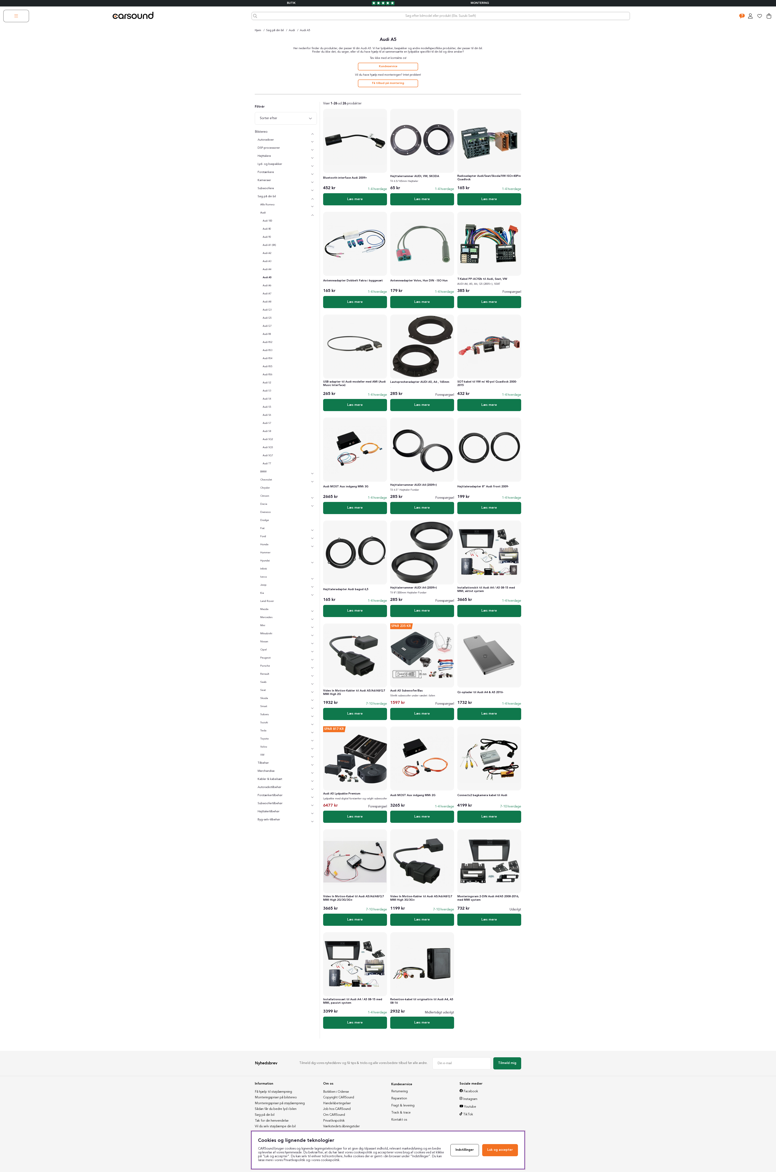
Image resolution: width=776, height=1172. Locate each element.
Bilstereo (261, 132)
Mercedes (266, 617)
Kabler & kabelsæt (270, 779)
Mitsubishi (266, 633)
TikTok (468, 1114)
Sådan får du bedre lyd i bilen (275, 1109)
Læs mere (355, 199)
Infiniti (263, 568)
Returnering (399, 1091)
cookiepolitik (330, 1160)
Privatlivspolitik (334, 1120)
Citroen (264, 496)
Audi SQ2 (268, 439)
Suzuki (264, 722)
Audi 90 (267, 237)
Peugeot (265, 658)
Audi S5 (267, 407)
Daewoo (265, 512)
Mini (262, 625)
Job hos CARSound (337, 1109)
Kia (262, 593)
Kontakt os (399, 1119)
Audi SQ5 (268, 447)
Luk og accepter (500, 1150)
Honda (264, 544)
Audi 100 (267, 221)
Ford (263, 536)
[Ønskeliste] (759, 16)
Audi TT (267, 463)
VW (262, 755)
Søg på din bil (275, 30)
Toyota (264, 738)
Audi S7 (267, 423)
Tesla (263, 730)
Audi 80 (267, 229)
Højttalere (264, 156)
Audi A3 (267, 261)
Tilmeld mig (507, 1063)
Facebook (471, 1091)
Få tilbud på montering (388, 83)
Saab (263, 682)
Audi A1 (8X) (269, 245)
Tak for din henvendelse (272, 1120)
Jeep (263, 585)
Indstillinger (464, 1150)
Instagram (470, 1099)
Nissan (264, 641)
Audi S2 (267, 383)
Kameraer (264, 180)
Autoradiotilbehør (269, 787)
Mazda (264, 609)
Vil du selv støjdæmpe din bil (275, 1126)
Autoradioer (266, 139)
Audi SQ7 (268, 455)
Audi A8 (267, 302)
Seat (263, 690)
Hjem (258, 30)
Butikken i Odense (336, 1092)
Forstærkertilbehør (270, 795)
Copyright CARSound (338, 1097)
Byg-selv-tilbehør (269, 819)
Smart (263, 706)
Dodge (264, 520)
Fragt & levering (402, 1105)
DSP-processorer (269, 148)
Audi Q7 (267, 326)
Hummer (265, 552)
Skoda (264, 698)
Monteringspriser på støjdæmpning (280, 1103)
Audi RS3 (267, 350)
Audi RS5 (267, 366)
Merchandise (266, 771)
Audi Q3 (267, 310)
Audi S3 (267, 391)
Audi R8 (267, 334)
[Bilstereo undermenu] (312, 134)
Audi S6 (267, 415)
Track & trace (401, 1112)
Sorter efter (268, 118)
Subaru (264, 714)
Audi (292, 30)
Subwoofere (266, 188)
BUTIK (291, 3)
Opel (263, 649)
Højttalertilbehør (268, 811)
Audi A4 (267, 269)
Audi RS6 (267, 374)
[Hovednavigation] (16, 16)
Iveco (263, 577)
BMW (263, 471)
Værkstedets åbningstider (341, 1126)
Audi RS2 (267, 342)
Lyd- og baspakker (270, 164)
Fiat (262, 528)
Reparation (399, 1098)
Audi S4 (267, 399)
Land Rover (267, 601)
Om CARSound (334, 1115)
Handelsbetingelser (337, 1103)
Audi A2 (267, 253)
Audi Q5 (267, 318)
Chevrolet (266, 479)
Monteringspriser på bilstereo (276, 1097)
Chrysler (265, 488)
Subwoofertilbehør (270, 803)
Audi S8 (267, 431)
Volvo (263, 747)
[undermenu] (312, 142)
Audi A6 (267, 285)
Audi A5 (305, 30)
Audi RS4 (267, 358)
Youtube (470, 1106)
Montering (480, 3)
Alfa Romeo (267, 204)
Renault (264, 674)
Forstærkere (266, 172)
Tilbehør (263, 763)
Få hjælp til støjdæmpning (273, 1092)
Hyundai (265, 560)
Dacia (263, 504)
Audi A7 (267, 294)
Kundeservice (388, 66)
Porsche (265, 666)
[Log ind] (750, 16)
